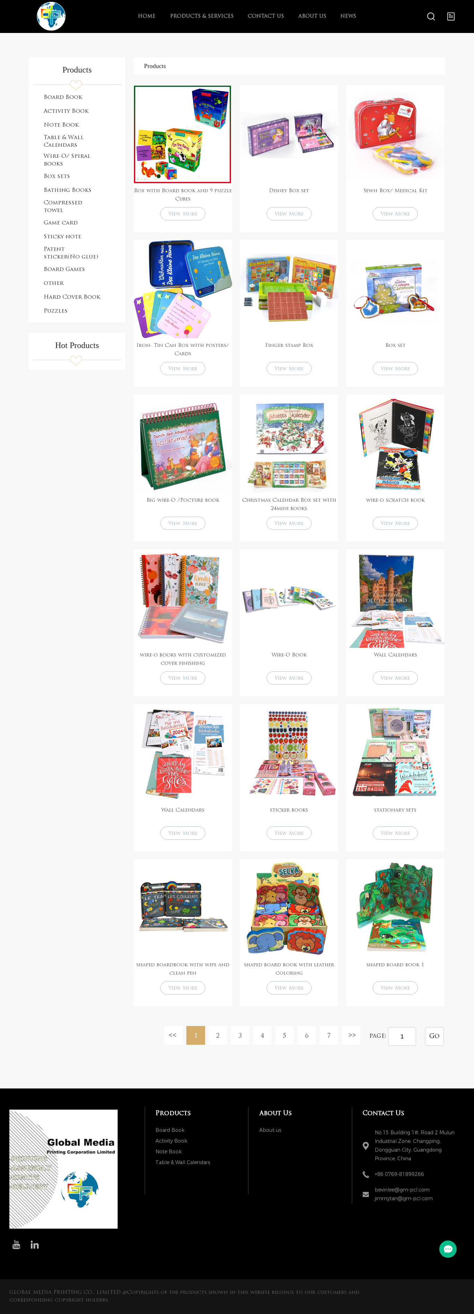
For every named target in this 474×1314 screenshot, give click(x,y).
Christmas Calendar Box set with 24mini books (289, 504)
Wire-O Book (289, 655)
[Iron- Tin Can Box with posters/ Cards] (183, 289)
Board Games (64, 269)
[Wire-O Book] (289, 598)
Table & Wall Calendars (64, 141)
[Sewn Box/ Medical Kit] (395, 134)
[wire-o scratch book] (395, 444)
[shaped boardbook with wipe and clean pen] (183, 908)
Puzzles (56, 311)
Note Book (61, 125)
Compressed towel (63, 206)
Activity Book (66, 111)
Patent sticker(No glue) (71, 253)
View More (182, 214)
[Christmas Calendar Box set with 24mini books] (289, 444)
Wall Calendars (395, 655)
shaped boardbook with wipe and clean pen (182, 969)
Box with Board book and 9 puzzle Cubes (183, 195)
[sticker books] (289, 753)
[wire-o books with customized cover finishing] (183, 598)
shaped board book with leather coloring (289, 969)
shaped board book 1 (395, 965)
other (54, 283)
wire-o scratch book (395, 500)
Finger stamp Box (289, 345)
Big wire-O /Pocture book (182, 500)
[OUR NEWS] (63, 1227)
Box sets (57, 176)
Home (146, 16)
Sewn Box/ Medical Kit (395, 191)
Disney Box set (289, 191)
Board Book (63, 97)
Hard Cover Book (72, 297)
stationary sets (395, 810)
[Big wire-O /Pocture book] (183, 444)
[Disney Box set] (289, 134)
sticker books (289, 810)
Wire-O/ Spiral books (67, 160)
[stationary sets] (395, 753)
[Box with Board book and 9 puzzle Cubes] (183, 134)
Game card (61, 223)
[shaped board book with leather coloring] (289, 908)
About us (312, 16)
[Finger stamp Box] (289, 289)
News (348, 16)
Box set (395, 345)
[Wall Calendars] (395, 598)
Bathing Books (68, 190)
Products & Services (202, 16)
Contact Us (266, 16)
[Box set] (395, 289)
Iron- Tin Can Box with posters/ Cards (182, 350)
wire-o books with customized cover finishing (183, 659)
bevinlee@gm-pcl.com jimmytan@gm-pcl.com (404, 1194)
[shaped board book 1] (395, 908)
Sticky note (62, 237)
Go (434, 1037)
